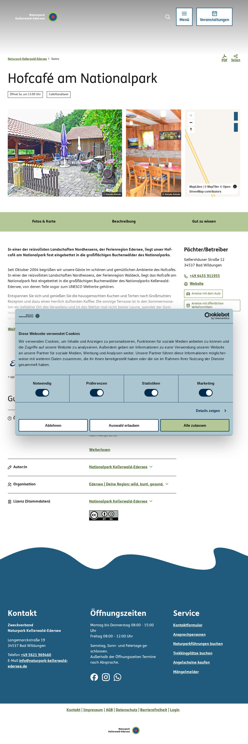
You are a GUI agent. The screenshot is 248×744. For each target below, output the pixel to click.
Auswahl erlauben (124, 425)
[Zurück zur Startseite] (37, 17)
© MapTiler (211, 186)
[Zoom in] (190, 115)
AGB (109, 710)
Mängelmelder (186, 672)
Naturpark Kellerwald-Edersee (27, 59)
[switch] (97, 393)
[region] (212, 153)
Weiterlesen (99, 450)
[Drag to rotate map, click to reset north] (190, 129)
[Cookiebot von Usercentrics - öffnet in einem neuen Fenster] (208, 316)
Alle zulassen (195, 425)
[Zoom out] (190, 122)
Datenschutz (126, 710)
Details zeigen (208, 411)
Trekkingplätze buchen (192, 653)
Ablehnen (53, 425)
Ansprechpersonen (189, 635)
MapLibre (195, 186)
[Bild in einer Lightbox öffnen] (65, 153)
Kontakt (73, 710)
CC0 (12, 377)
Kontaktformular (187, 625)
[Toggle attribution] (235, 186)
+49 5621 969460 (36, 655)
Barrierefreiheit (153, 710)
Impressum (93, 710)
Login (174, 710)
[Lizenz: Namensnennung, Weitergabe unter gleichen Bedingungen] (103, 519)
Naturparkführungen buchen (198, 644)
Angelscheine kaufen (191, 663)
